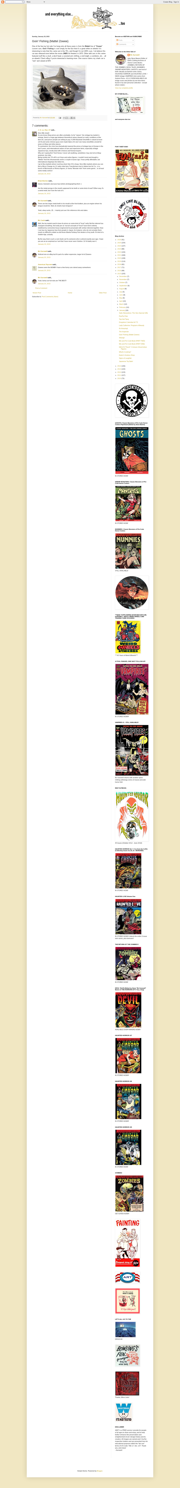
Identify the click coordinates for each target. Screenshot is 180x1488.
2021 (119, 255)
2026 (119, 240)
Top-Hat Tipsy (124, 319)
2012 (119, 372)
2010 (119, 378)
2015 (119, 274)
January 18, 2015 (44, 174)
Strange (122, 338)
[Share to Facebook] (71, 118)
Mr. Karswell (42, 201)
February (122, 307)
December (123, 276)
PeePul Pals (123, 316)
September (123, 286)
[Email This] (64, 118)
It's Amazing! (123, 328)
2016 (119, 271)
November (123, 279)
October (122, 282)
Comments (122, 44)
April (121, 301)
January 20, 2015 (44, 257)
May (121, 298)
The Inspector (124, 332)
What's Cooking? (125, 352)
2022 (119, 252)
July (121, 292)
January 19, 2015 (44, 194)
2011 (119, 375)
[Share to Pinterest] (74, 118)
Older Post (102, 293)
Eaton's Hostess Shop (127, 355)
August (122, 289)
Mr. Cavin (41, 220)
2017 (119, 267)
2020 (119, 258)
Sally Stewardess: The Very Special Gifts (133, 313)
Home (70, 293)
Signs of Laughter (125, 358)
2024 (119, 246)
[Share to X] (69, 118)
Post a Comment (41, 288)
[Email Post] (60, 117)
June (121, 295)
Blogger (99, 1471)
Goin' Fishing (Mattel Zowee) (129, 335)
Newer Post (37, 293)
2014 (119, 366)
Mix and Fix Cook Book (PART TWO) (132, 341)
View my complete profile (124, 88)
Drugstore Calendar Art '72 (128, 322)
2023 (119, 249)
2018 (119, 264)
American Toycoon (45, 264)
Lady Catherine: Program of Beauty (131, 325)
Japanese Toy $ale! (126, 361)
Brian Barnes (43, 181)
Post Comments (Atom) (50, 297)
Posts (120, 40)
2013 (119, 369)
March (121, 304)
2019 (119, 261)
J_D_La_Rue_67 (44, 130)
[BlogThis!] (66, 118)
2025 (119, 243)
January (122, 310)
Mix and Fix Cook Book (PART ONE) (132, 344)
